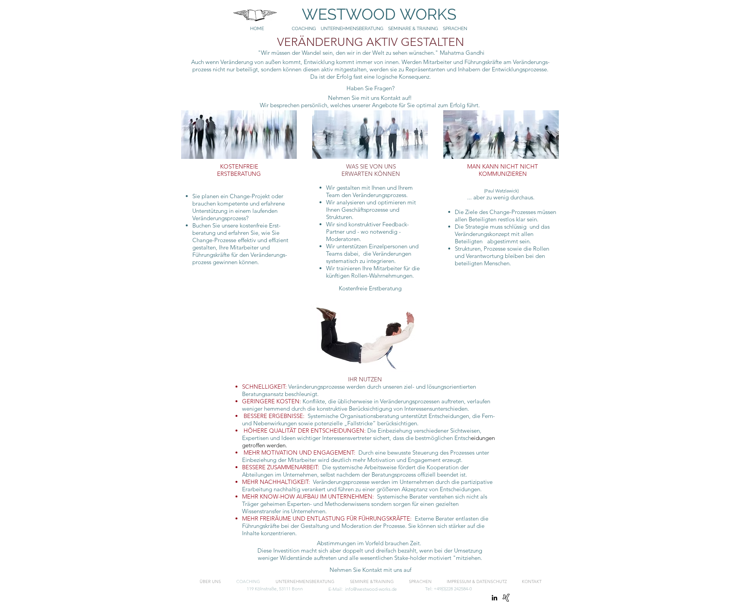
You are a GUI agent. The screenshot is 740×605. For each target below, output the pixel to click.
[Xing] (506, 598)
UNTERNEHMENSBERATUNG (354, 28)
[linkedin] (494, 598)
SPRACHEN (455, 28)
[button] (370, 570)
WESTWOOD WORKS (371, 14)
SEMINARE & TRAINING (413, 28)
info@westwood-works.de (371, 589)
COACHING (304, 28)
